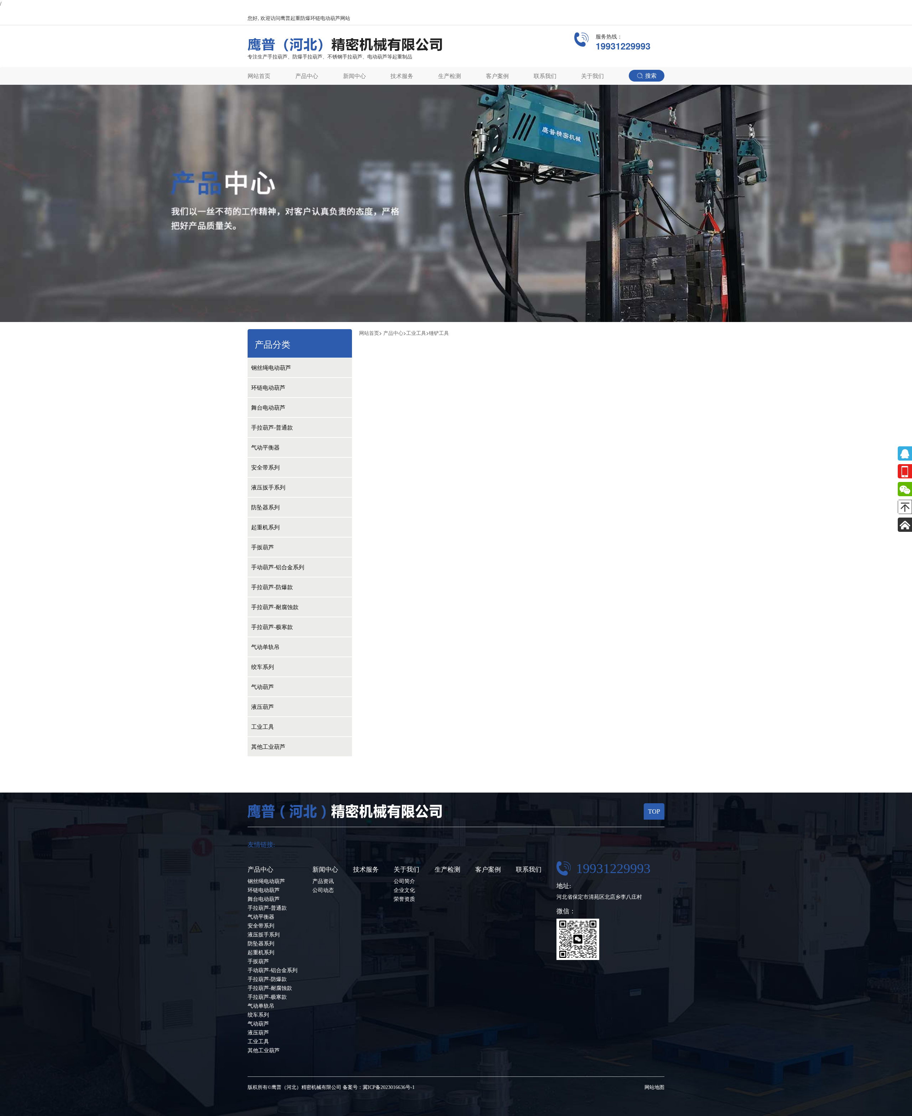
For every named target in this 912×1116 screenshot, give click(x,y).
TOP (654, 811)
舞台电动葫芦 (268, 407)
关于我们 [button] (592, 76)
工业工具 (262, 726)
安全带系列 (265, 467)
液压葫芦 (262, 706)
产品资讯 (323, 881)
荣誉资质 (404, 899)
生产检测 (449, 76)
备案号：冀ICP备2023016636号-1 (379, 1087)
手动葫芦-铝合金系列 (277, 567)
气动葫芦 (262, 686)
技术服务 (401, 76)
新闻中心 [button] (354, 76)
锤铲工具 (439, 332)
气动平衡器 (265, 447)
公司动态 (323, 890)
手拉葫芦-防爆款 (272, 587)
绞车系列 (262, 667)
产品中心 (393, 332)
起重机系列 (265, 527)
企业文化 (404, 890)
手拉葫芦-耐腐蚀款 (275, 607)
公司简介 (404, 881)
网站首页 (259, 76)
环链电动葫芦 (268, 387)
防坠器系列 (265, 507)
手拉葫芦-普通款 (272, 427)
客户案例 (497, 76)
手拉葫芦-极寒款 (272, 627)
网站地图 (654, 1087)
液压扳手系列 (268, 487)
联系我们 (545, 76)
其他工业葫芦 (268, 746)
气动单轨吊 (265, 647)
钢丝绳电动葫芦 (271, 367)
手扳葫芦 (262, 547)
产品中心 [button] (306, 76)
